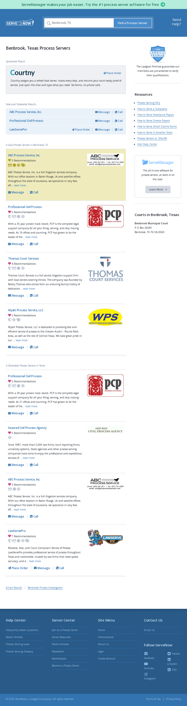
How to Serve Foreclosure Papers (155, 114)
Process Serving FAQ (148, 102)
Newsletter (58, 651)
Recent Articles (14, 637)
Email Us (149, 630)
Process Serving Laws (17, 644)
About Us (103, 644)
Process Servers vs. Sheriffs (152, 138)
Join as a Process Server (65, 630)
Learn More (156, 189)
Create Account (106, 658)
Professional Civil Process (26, 121)
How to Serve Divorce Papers (153, 120)
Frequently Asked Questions (22, 630)
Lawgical (35, 699)
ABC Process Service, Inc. (25, 112)
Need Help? (176, 21)
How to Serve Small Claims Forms (157, 126)
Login (101, 651)
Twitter (175, 653)
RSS (174, 669)
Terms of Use (153, 699)
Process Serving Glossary (19, 651)
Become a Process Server (65, 665)
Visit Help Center (147, 144)
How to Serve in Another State (154, 132)
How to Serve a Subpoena (152, 109)
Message (104, 112)
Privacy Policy (173, 699)
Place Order (113, 73)
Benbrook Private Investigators (45, 587)
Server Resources (61, 637)
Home (101, 630)
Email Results (14, 587)
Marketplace (59, 658)
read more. (20, 185)
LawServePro (18, 129)
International (105, 637)
